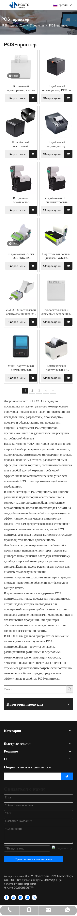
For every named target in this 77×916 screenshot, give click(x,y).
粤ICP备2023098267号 (19, 888)
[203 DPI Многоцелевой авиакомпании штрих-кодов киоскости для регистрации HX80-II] (20, 290)
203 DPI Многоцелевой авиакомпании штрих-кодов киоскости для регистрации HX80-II (21, 312)
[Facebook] (6, 897)
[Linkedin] (27, 897)
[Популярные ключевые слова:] (69, 688)
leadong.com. (27, 884)
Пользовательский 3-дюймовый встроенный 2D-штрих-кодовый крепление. (56, 312)
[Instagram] (20, 897)
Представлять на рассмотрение (33, 859)
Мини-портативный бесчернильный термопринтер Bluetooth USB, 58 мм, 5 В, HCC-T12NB (21, 368)
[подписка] (67, 776)
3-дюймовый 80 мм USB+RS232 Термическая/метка (21, 256)
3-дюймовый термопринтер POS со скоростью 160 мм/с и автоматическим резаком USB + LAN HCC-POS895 (56, 88)
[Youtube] (13, 897)
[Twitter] (34, 897)
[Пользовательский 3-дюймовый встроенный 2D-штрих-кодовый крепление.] (56, 290)
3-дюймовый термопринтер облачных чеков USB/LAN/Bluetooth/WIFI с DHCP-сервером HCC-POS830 (56, 144)
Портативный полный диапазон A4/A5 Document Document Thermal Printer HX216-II (56, 256)
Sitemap (49, 880)
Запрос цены (17, 98)
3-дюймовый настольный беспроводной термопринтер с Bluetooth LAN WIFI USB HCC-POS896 (20, 144)
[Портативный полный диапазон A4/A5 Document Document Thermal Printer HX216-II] (56, 234)
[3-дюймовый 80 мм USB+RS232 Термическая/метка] (20, 234)
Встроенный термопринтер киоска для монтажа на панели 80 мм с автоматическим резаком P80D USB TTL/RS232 (21, 88)
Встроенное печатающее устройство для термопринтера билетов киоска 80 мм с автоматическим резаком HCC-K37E (20, 200)
